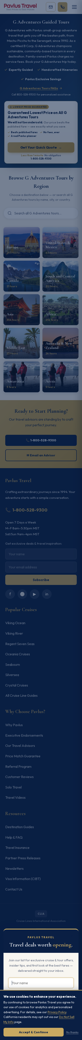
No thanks (72, 1032)
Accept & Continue (33, 1032)
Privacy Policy (57, 1012)
